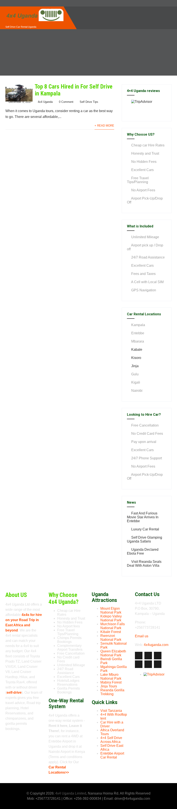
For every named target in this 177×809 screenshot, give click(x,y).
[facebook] (138, 655)
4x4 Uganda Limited (70, 793)
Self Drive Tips (89, 101)
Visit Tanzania (111, 710)
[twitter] (148, 655)
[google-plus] (157, 655)
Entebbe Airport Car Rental (112, 755)
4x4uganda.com (156, 645)
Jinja (135, 366)
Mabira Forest (111, 682)
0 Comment (66, 101)
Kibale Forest (110, 632)
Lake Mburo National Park (110, 676)
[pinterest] (148, 664)
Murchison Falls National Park (112, 626)
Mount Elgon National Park (110, 610)
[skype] (157, 664)
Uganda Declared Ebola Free (142, 551)
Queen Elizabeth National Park (113, 653)
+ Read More (104, 125)
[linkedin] (138, 664)
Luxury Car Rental (145, 529)
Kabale (136, 349)
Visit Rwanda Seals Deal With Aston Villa (144, 563)
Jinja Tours (108, 686)
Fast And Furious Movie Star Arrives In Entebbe (142, 517)
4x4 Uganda (45, 101)
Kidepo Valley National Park (111, 618)
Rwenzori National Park (110, 637)
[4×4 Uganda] (34, 8)
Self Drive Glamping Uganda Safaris (144, 539)
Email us (141, 636)
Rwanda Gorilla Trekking (112, 692)
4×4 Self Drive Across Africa (111, 740)
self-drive (14, 692)
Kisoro (136, 358)
